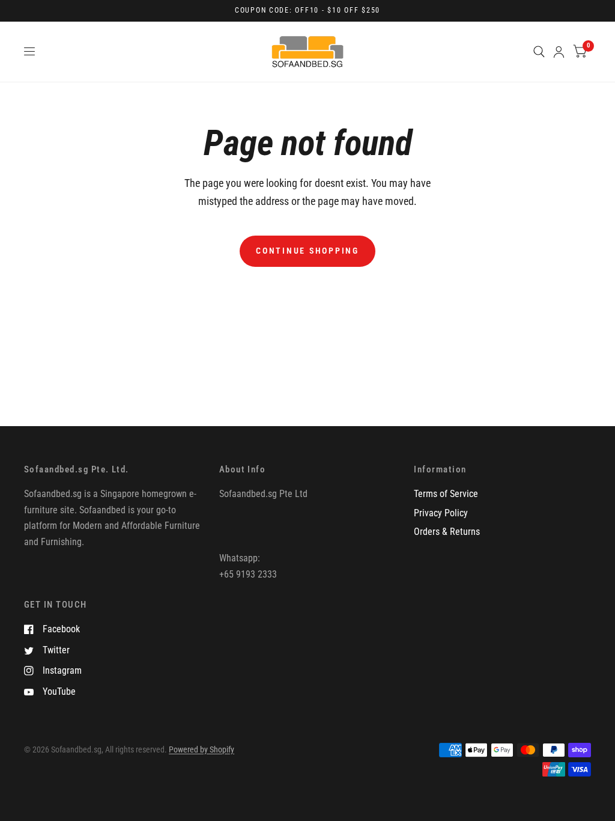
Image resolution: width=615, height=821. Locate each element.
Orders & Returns (447, 531)
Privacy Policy (441, 513)
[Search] (539, 52)
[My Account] (559, 52)
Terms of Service (446, 493)
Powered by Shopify (201, 749)
